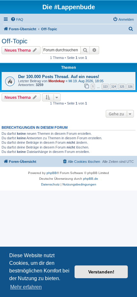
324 (113, 86)
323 (105, 86)
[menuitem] (17, 19)
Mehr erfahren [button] (26, 287)
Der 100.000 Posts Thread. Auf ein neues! (58, 76)
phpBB (52, 173)
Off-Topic (14, 41)
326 (130, 86)
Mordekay (56, 81)
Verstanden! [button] (101, 271)
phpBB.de (90, 178)
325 (121, 86)
